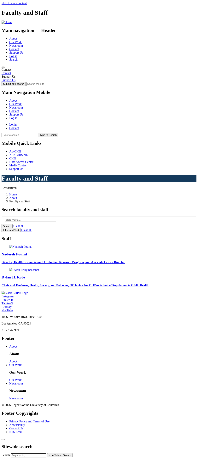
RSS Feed (15, 431)
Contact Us (16, 428)
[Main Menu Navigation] (3, 67)
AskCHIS (15, 151)
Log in (13, 56)
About (13, 38)
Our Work (15, 42)
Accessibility (17, 424)
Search (13, 59)
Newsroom (16, 45)
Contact (14, 49)
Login (13, 124)
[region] (99, 71)
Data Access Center (21, 162)
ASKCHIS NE (18, 155)
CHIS (12, 158)
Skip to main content (14, 3)
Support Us (16, 52)
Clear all (18, 226)
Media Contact (18, 165)
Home (13, 194)
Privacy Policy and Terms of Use (29, 421)
